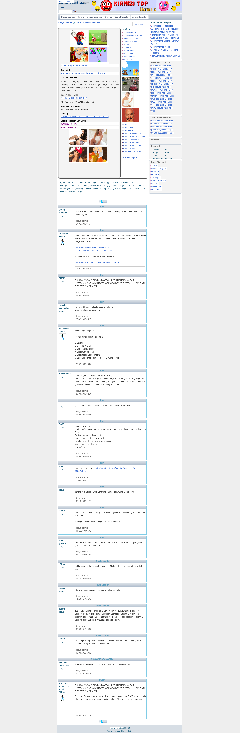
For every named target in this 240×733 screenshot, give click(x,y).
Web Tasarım (129, 57)
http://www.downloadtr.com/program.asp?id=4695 (97, 262)
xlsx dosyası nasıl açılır (161, 81)
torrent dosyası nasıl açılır (162, 96)
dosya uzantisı (116, 728)
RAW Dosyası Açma (132, 145)
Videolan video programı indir (74, 98)
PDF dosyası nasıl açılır (161, 99)
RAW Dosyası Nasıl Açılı (134, 136)
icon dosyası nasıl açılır (161, 127)
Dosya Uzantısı (65, 23)
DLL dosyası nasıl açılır (161, 102)
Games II (127, 48)
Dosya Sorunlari (139, 17)
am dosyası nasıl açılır (161, 66)
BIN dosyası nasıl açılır (161, 69)
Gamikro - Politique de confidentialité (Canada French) (85, 117)
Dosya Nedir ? (129, 33)
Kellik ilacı (127, 60)
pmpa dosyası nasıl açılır (162, 130)
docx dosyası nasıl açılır (161, 78)
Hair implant (156, 189)
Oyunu (126, 45)
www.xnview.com (69, 124)
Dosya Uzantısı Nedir (160, 47)
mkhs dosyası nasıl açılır (162, 121)
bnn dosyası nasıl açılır (161, 124)
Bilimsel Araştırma (159, 168)
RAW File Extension (132, 151)
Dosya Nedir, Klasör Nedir (162, 26)
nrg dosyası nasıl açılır (161, 87)
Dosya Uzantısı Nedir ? (133, 36)
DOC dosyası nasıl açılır (162, 90)
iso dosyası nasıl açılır (161, 93)
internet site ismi (130, 42)
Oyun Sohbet (129, 51)
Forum (81, 17)
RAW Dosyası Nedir (132, 142)
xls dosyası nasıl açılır (161, 72)
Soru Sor (139, 24)
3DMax (154, 165)
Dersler (108, 17)
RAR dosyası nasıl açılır (162, 84)
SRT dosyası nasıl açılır (161, 105)
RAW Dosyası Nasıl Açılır (88, 23)
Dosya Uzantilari (94, 17)
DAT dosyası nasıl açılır (161, 75)
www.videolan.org (69, 127)
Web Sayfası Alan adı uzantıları (165, 38)
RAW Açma (128, 130)
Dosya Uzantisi (68, 17)
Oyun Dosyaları (122, 17)
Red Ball (155, 183)
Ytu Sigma (156, 177)
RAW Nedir (128, 127)
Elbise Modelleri (158, 180)
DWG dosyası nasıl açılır (162, 108)
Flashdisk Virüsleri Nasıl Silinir (164, 35)
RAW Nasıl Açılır (130, 148)
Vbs (153, 111)
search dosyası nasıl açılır (162, 133)
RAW (125, 124)
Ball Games (128, 54)
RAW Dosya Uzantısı (132, 133)
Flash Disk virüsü (130, 39)
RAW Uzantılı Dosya (132, 139)
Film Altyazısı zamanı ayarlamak (165, 56)
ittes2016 (155, 171)
